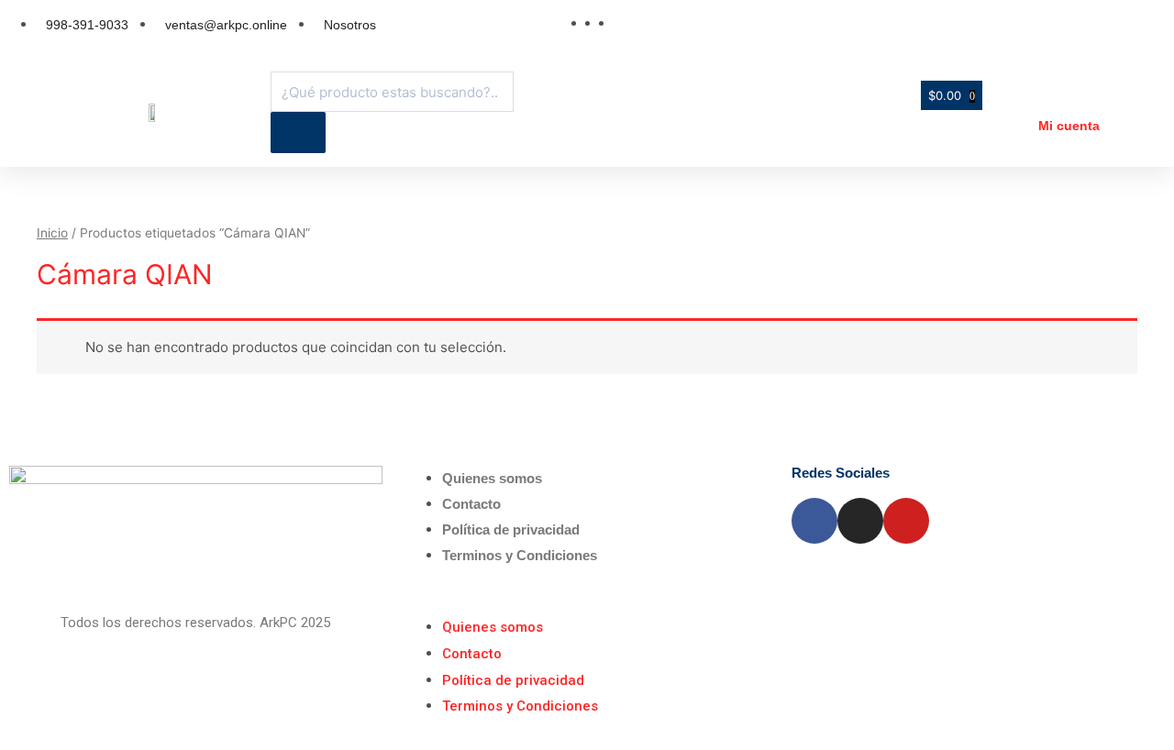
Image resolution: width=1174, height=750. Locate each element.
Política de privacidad (511, 529)
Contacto (471, 504)
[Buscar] (298, 132)
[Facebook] (814, 521)
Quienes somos (492, 478)
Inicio (52, 233)
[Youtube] (906, 521)
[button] (587, 601)
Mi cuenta (1069, 125)
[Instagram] (860, 521)
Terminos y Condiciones (519, 555)
